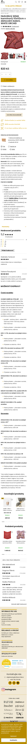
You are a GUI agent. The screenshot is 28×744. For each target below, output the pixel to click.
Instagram (10, 689)
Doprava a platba (6, 616)
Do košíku (9, 80)
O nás (3, 623)
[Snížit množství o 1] (2, 74)
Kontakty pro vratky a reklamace (10, 633)
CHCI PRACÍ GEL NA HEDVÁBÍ (14, 115)
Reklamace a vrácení (7, 635)
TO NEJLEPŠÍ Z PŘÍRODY (13, 6)
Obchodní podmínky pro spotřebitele (12, 614)
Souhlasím (13, 740)
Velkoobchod (5, 645)
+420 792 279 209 (15, 679)
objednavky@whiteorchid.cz (15, 677)
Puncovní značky (6, 625)
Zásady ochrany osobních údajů (10, 621)
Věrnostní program (7, 617)
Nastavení (13, 736)
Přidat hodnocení (7, 250)
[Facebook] (10, 683)
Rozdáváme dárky (6, 619)
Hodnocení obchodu (7, 656)
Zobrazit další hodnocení (18, 604)
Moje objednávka (6, 636)
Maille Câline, (14, 198)
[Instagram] (14, 683)
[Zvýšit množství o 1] (10, 74)
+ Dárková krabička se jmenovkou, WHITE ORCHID (16, 140)
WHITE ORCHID (10, 29)
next (26, 502)
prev (1, 502)
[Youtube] (18, 683)
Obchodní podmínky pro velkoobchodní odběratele (12, 647)
